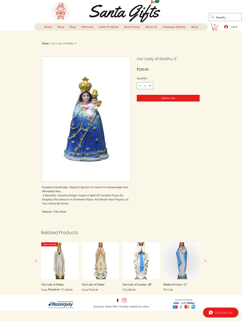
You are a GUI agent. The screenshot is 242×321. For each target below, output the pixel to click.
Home (45, 43)
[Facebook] (117, 300)
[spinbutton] (145, 85)
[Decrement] (139, 85)
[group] (121, 267)
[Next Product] (205, 261)
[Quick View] (100, 260)
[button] (214, 26)
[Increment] (150, 85)
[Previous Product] (36, 261)
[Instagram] (124, 300)
